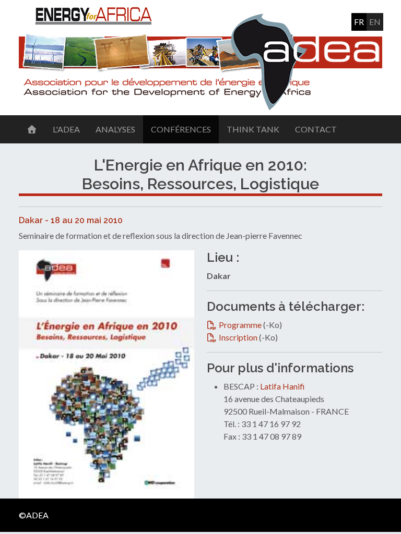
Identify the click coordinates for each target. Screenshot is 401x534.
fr (359, 22)
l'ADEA (66, 129)
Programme (241, 325)
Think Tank (253, 129)
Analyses (115, 129)
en (375, 22)
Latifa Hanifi (282, 386)
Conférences (181, 129)
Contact (316, 129)
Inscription (239, 337)
